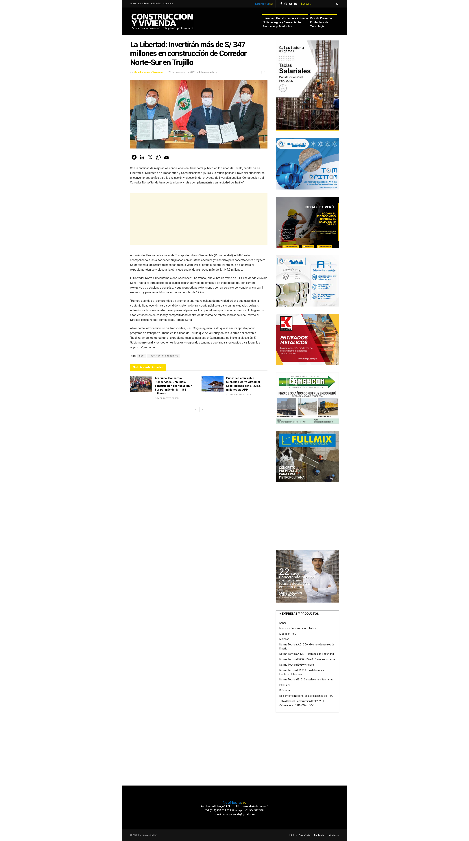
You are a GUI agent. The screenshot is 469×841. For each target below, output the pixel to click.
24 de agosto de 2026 (167, 398)
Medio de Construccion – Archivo (298, 628)
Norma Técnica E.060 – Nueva (296, 664)
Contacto (168, 3)
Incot (142, 355)
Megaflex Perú (287, 633)
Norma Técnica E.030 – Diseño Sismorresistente (307, 659)
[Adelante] (202, 409)
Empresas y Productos (277, 26)
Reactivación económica (163, 355)
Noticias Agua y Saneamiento (282, 22)
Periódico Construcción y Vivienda (285, 18)
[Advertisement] (198, 219)
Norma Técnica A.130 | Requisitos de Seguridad (306, 653)
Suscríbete (143, 3)
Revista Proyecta (321, 18)
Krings (283, 622)
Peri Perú (284, 685)
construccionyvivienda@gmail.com (235, 814)
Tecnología (317, 26)
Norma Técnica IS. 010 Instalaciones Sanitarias (306, 679)
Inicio (133, 3)
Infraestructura (208, 72)
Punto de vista (319, 22)
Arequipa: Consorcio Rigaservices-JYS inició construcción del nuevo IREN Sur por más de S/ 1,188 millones (174, 385)
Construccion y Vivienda (148, 72)
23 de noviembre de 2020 (182, 72)
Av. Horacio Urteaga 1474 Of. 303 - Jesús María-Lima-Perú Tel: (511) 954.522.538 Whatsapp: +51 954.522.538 (234, 808)
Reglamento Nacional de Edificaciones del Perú (306, 695)
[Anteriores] (195, 409)
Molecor (284, 639)
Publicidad (156, 3)
